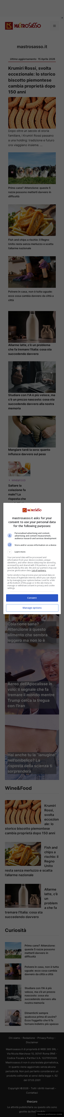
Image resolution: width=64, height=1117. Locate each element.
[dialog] (32, 558)
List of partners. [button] (39, 570)
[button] (32, 552)
